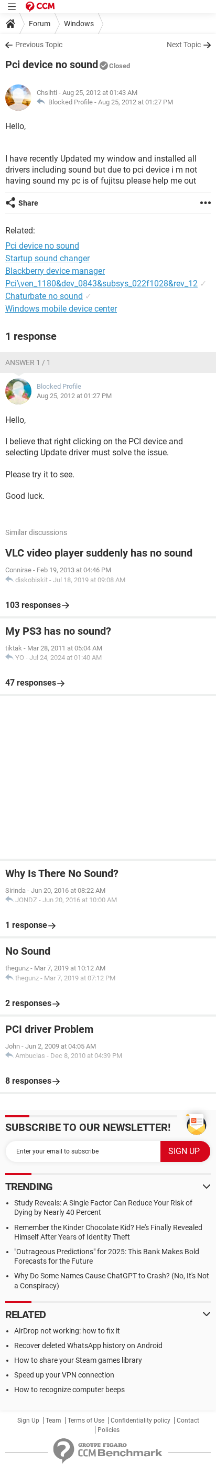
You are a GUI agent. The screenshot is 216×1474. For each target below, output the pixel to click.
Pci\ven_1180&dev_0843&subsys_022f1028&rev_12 (101, 284)
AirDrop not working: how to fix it (67, 1331)
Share (28, 203)
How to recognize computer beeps (69, 1389)
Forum (39, 23)
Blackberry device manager (55, 271)
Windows (79, 23)
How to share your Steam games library (78, 1360)
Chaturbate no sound (44, 296)
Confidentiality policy (140, 1420)
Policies (109, 1430)
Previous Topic (38, 44)
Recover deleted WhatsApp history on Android (88, 1345)
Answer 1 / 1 (28, 362)
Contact (188, 1420)
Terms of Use (86, 1420)
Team (53, 1420)
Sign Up (28, 1420)
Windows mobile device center (61, 309)
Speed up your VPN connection (64, 1375)
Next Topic (184, 44)
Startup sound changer (47, 258)
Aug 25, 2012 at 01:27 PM (135, 102)
